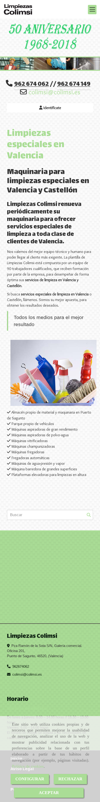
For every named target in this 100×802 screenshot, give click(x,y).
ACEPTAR (49, 792)
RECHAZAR (70, 779)
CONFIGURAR (29, 779)
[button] (50, 107)
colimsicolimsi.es (54, 92)
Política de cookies (28, 766)
